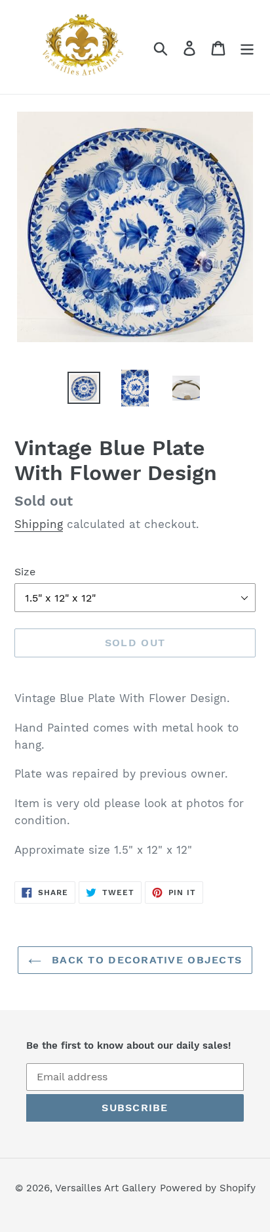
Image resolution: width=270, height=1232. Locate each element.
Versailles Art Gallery (105, 1188)
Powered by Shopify (208, 1188)
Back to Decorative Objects (145, 960)
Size (24, 571)
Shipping (38, 524)
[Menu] (247, 47)
